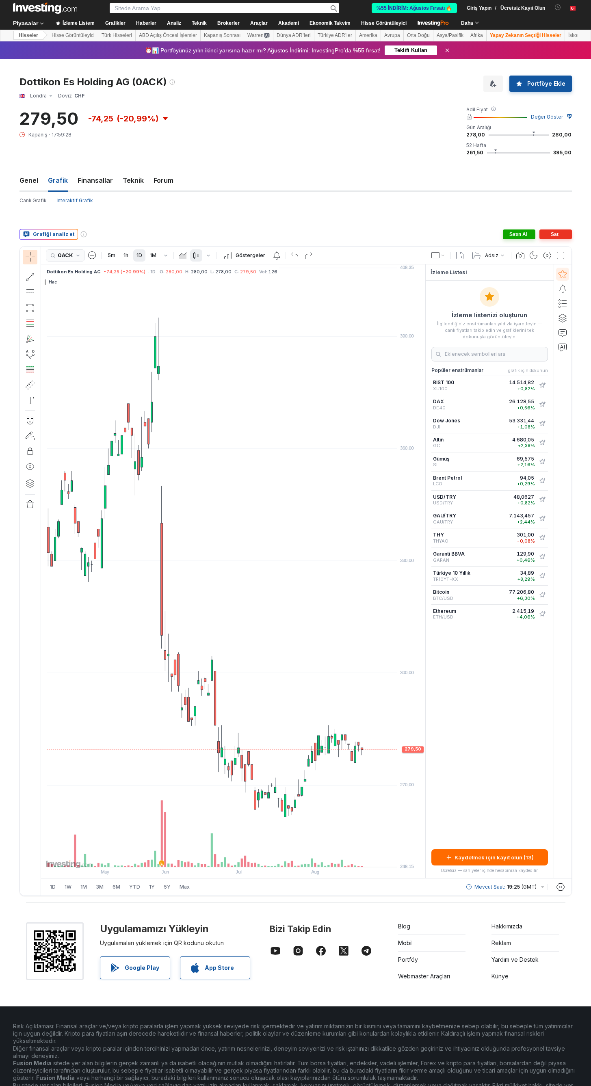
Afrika (476, 35)
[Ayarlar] (560, 887)
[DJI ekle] (542, 423)
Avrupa (392, 35)
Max (185, 887)
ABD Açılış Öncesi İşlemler (168, 35)
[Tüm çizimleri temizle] (30, 504)
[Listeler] (562, 303)
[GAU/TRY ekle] (542, 518)
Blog (404, 926)
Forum (163, 180)
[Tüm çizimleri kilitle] (30, 451)
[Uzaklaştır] (211, 856)
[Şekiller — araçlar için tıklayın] (30, 308)
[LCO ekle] (542, 481)
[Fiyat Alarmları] (277, 255)
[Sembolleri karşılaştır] (92, 255)
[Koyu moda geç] (534, 255)
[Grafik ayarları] (547, 255)
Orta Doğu (418, 35)
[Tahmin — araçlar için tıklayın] (30, 369)
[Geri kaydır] (233, 856)
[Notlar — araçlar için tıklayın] (30, 400)
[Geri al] (295, 255)
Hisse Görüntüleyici (384, 23)
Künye (500, 976)
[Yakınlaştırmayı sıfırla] (255, 856)
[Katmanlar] (30, 483)
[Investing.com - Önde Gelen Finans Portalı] (45, 8)
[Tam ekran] (560, 255)
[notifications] (558, 7)
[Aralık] (166, 255)
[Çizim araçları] (43, 571)
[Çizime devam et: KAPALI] (30, 435)
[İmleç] (30, 257)
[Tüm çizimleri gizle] (30, 466)
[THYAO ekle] (542, 537)
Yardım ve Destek (515, 959)
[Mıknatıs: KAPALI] (30, 420)
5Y (167, 887)
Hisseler (28, 35)
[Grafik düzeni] (438, 255)
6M (116, 887)
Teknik (133, 180)
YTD (134, 887)
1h (125, 255)
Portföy (408, 959)
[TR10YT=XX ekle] (542, 576)
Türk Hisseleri (117, 35)
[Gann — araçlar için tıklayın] (30, 338)
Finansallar (95, 180)
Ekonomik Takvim (330, 23)
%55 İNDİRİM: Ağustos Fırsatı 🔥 (414, 8)
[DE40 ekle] (542, 404)
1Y (152, 887)
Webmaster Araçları (424, 976)
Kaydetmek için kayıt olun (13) (494, 857)
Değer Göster (547, 117)
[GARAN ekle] (542, 556)
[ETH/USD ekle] (542, 614)
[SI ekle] (542, 461)
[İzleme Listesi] (562, 274)
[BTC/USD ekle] (542, 595)
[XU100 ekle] (542, 385)
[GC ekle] (542, 442)
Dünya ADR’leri (294, 35)
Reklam (501, 942)
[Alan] (183, 255)
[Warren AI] (562, 347)
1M (153, 255)
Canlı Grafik (33, 200)
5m (111, 255)
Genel (28, 180)
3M (100, 887)
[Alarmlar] (562, 288)
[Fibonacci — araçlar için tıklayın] (30, 323)
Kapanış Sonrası (222, 35)
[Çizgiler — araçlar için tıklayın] (30, 277)
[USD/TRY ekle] (542, 499)
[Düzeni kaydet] (460, 255)
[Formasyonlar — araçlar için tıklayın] (30, 354)
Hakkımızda (506, 926)
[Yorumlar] (562, 332)
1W (68, 887)
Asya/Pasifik (450, 35)
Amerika (368, 35)
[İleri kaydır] (244, 856)
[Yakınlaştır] (222, 856)
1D (139, 255)
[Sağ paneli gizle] (422, 571)
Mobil (405, 942)
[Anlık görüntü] (520, 255)
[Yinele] (308, 255)
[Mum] (196, 255)
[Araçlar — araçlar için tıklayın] (30, 385)
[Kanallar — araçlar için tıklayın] (30, 292)
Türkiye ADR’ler (335, 35)
